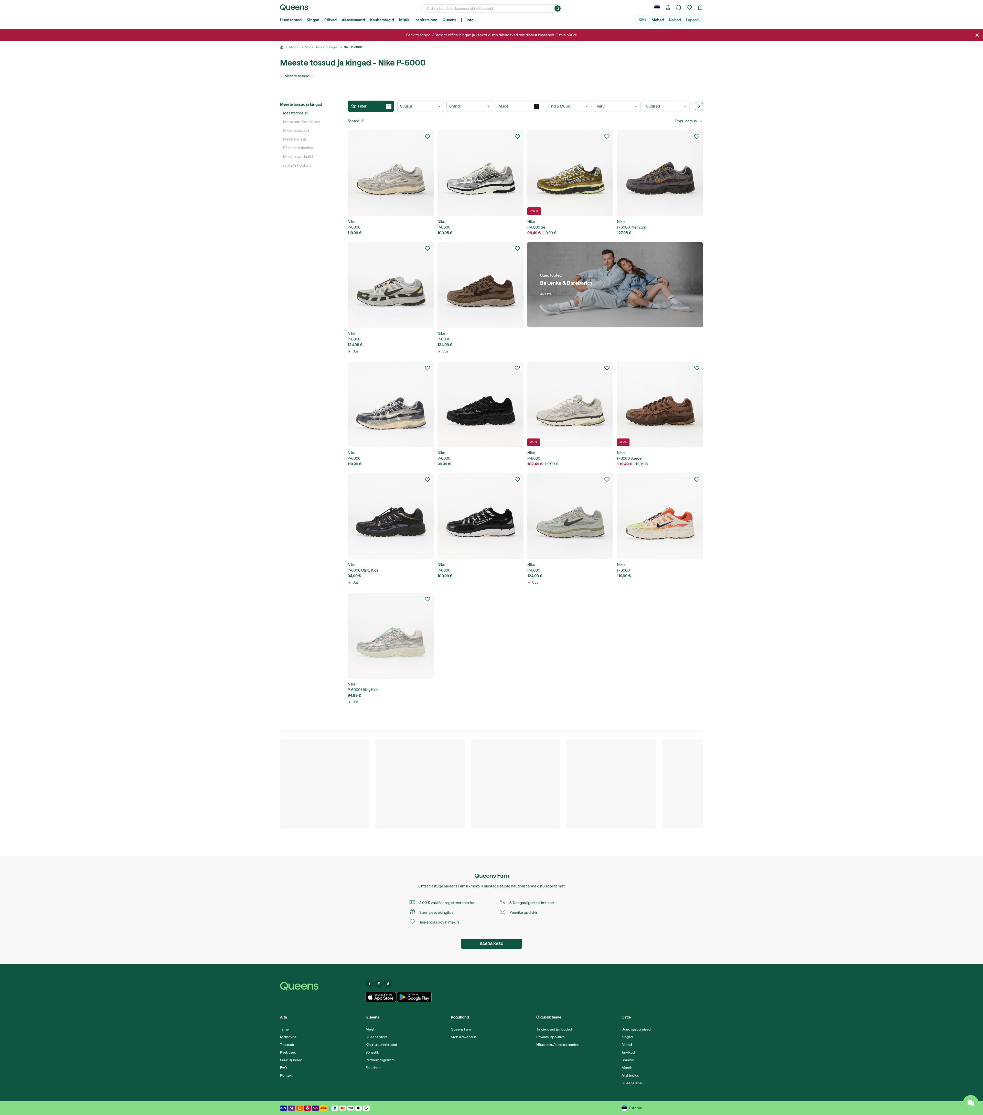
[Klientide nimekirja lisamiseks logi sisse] (427, 136)
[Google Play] (414, 997)
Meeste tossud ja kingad (301, 104)
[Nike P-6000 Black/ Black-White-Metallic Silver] (480, 516)
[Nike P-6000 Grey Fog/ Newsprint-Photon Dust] (391, 285)
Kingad (313, 20)
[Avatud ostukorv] (700, 7)
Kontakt (286, 1075)
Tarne (284, 1029)
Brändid (628, 1060)
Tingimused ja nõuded (554, 1029)
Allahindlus (630, 1075)
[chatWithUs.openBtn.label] (970, 1102)
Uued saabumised (636, 1029)
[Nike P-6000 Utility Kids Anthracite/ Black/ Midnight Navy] (391, 516)
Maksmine (288, 1037)
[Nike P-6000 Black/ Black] (480, 405)
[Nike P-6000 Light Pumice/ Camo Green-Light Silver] (570, 516)
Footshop (373, 1068)
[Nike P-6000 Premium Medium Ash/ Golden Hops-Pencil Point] (660, 173)
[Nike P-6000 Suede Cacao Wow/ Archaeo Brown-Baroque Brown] (660, 405)
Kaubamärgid (382, 20)
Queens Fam (454, 886)
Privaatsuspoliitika (550, 1037)
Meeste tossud (295, 113)
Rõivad (330, 20)
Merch (627, 1068)
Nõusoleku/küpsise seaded (558, 1045)
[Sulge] (977, 35)
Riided (627, 1045)
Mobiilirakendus (463, 1037)
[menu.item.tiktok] (388, 984)
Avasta (546, 294)
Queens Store (377, 1037)
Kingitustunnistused (381, 1045)
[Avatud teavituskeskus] (678, 7)
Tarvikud (628, 1052)
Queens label (632, 1083)
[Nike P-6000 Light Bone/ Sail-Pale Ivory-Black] (391, 173)
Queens (449, 20)
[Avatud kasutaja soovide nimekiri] (689, 7)
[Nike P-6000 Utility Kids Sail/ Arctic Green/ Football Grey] (391, 636)
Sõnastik (372, 1052)
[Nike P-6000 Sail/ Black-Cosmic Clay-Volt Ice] (660, 516)
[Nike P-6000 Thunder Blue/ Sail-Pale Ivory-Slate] (391, 405)
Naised (675, 20)
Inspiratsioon (425, 20)
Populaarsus (686, 121)
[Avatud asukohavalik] (657, 7)
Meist (370, 1029)
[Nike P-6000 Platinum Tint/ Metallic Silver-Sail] (570, 405)
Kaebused (288, 1052)
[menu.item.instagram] (379, 984)
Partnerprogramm (380, 1060)
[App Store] (381, 997)
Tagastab (287, 1045)
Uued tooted (291, 20)
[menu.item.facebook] (370, 984)
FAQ (283, 1068)
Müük (404, 20)
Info (470, 20)
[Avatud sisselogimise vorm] (668, 7)
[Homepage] (320, 986)
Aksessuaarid (353, 20)
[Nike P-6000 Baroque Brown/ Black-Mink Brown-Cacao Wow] (480, 285)
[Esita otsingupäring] (557, 8)
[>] (699, 106)
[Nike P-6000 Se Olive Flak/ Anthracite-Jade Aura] (570, 173)
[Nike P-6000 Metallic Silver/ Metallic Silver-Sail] (480, 173)
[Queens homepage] (294, 7)
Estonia (635, 1108)
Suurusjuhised (291, 1060)
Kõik (642, 20)
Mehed (657, 20)
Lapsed (692, 20)
